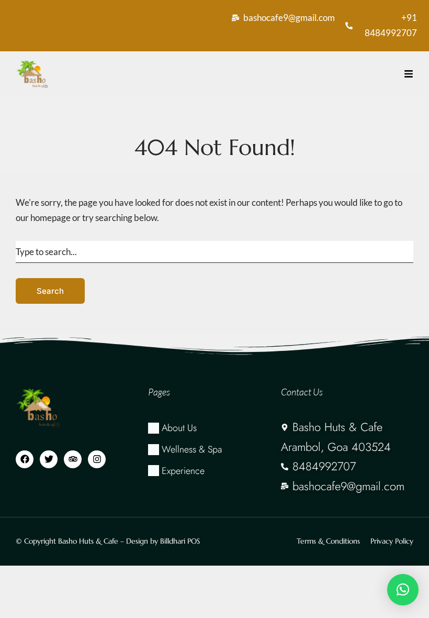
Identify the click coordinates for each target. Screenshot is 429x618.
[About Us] (214, 428)
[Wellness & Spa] (214, 450)
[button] (403, 589)
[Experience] (214, 471)
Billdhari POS (180, 541)
